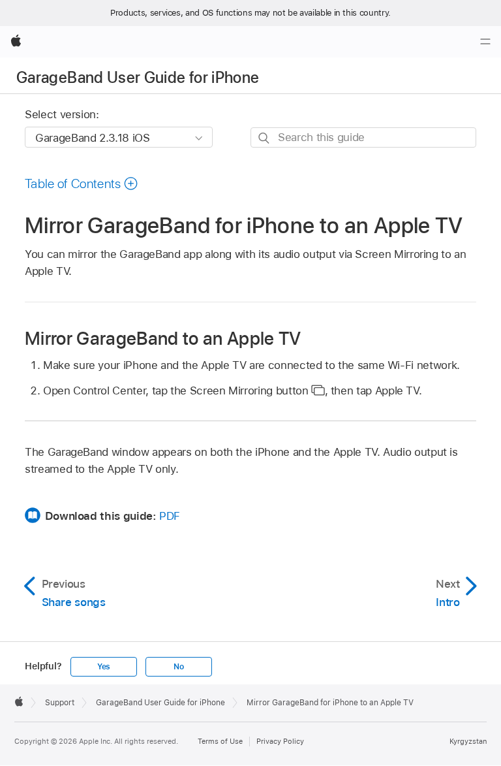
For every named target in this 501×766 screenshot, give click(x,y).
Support (59, 702)
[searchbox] (363, 137)
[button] (81, 183)
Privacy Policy (280, 741)
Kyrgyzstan (468, 741)
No (179, 666)
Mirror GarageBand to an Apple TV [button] (163, 337)
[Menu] (485, 41)
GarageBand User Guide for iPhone (138, 77)
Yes (103, 666)
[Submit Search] (264, 138)
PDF (169, 515)
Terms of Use (220, 741)
